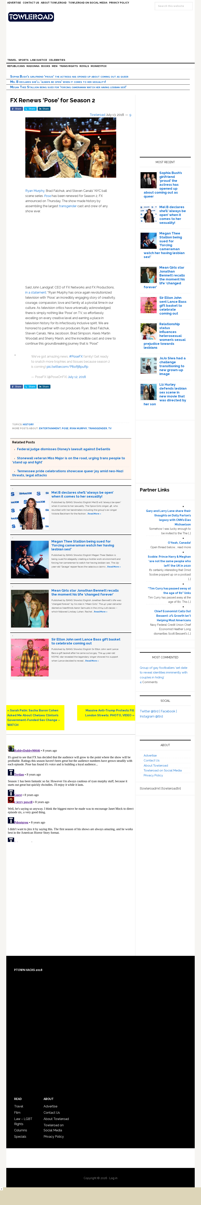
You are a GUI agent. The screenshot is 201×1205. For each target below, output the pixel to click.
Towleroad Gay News (101, 17)
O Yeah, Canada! (179, 542)
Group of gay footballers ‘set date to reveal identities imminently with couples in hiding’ (163, 672)
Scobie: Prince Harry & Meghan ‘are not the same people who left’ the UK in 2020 (169, 561)
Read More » (94, 513)
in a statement (35, 292)
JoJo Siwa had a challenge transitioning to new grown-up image (172, 366)
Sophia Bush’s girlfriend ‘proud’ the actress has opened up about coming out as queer (69, 76)
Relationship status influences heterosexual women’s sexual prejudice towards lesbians (165, 336)
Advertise (150, 755)
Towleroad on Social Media (163, 770)
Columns (20, 1130)
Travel (18, 1106)
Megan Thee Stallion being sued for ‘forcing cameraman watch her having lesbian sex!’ (68, 87)
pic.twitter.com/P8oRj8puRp (67, 367)
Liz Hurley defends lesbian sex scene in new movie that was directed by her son (165, 394)
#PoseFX (76, 356)
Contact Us (151, 760)
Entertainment (50, 428)
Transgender (97, 428)
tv (109, 428)
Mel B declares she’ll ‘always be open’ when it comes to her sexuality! (58, 82)
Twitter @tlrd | (150, 711)
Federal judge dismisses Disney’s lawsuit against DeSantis (63, 449)
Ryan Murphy (34, 191)
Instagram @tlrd (151, 716)
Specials (20, 1136)
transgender (68, 206)
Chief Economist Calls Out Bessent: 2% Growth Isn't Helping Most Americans (172, 616)
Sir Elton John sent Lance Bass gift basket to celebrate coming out (85, 641)
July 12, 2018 (77, 377)
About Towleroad (156, 765)
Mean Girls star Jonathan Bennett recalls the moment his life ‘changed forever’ (85, 592)
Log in (113, 1178)
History (28, 424)
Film (17, 1112)
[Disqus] (70, 793)
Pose (47, 196)
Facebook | (169, 711)
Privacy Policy (153, 775)
